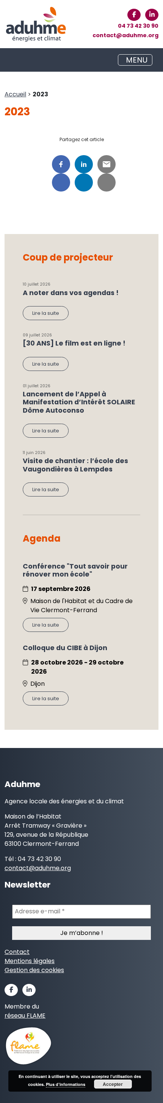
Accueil (15, 94)
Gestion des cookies (34, 970)
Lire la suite (45, 313)
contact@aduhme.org (125, 35)
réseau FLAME (25, 1015)
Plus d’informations (65, 1084)
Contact (17, 951)
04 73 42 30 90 (138, 26)
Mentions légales (30, 961)
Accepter (113, 1084)
